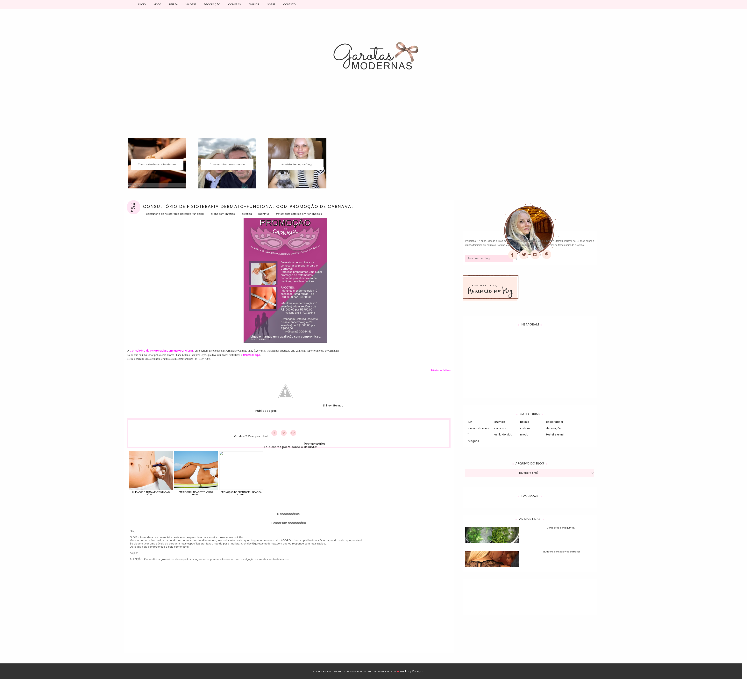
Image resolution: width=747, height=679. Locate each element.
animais (499, 422)
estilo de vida (503, 434)
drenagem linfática (223, 214)
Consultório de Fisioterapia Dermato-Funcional (175, 214)
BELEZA (173, 4)
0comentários (315, 444)
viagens (473, 441)
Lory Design (414, 671)
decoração (553, 428)
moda (524, 434)
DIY (470, 422)
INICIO (142, 4)
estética (247, 214)
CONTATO (289, 4)
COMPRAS (234, 4)
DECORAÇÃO (212, 4)
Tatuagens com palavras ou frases (560, 551)
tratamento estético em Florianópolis (299, 214)
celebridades (555, 422)
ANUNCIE (254, 4)
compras (500, 428)
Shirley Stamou (333, 405)
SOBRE (271, 4)
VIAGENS (191, 4)
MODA (157, 4)
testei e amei (555, 434)
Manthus (263, 214)
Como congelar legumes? (561, 527)
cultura (525, 428)
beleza (524, 422)
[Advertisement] (373, 108)
